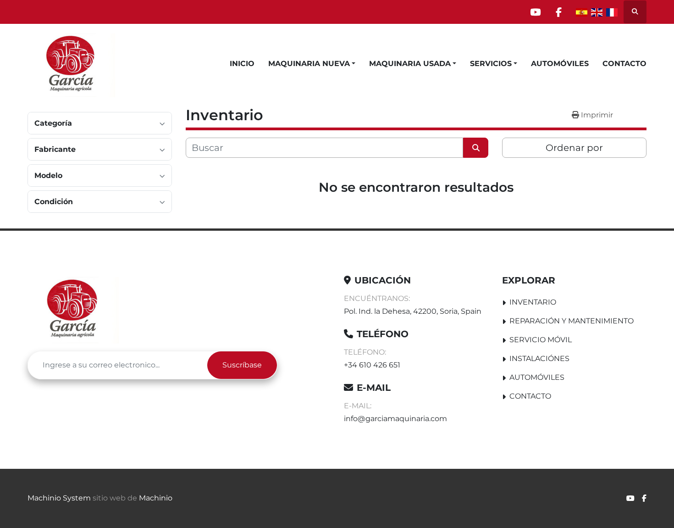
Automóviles (560, 63)
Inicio (242, 63)
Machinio (155, 498)
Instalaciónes (539, 358)
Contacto (624, 63)
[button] (311, 63)
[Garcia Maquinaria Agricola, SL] (73, 309)
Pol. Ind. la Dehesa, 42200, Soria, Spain (412, 311)
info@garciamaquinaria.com (395, 418)
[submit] (475, 148)
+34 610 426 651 (372, 365)
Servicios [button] (491, 63)
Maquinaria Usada (410, 63)
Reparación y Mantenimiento (571, 321)
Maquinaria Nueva (309, 63)
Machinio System (59, 498)
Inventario (532, 302)
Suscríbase (242, 365)
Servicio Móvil (540, 339)
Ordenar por (574, 147)
